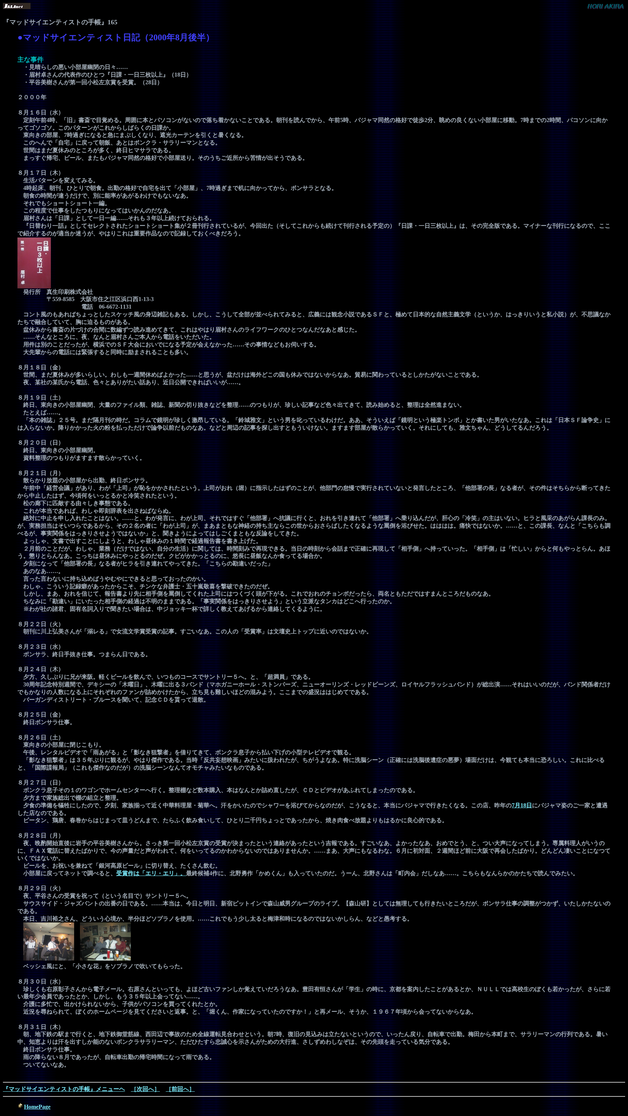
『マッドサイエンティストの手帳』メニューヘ (64, 1089)
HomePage (37, 1107)
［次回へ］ (145, 1089)
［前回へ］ (180, 1089)
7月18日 (522, 805)
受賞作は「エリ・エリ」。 (151, 873)
